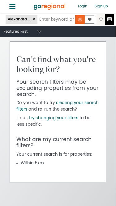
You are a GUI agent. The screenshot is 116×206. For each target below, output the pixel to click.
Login (82, 6)
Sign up (101, 6)
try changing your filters (53, 118)
